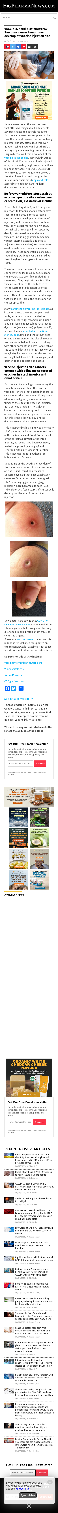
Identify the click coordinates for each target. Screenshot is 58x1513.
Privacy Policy (23, 1489)
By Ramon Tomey (33, 1237)
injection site (11, 712)
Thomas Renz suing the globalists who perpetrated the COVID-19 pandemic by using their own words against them (34, 1392)
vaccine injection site (16, 157)
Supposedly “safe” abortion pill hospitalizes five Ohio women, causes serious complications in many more (33, 1316)
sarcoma (17, 716)
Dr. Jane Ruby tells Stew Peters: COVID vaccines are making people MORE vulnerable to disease (34, 1378)
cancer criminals (24, 708)
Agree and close (28, 1495)
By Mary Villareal (33, 1434)
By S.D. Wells (32, 1193)
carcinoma (41, 708)
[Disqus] (29, 938)
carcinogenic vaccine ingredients (30, 308)
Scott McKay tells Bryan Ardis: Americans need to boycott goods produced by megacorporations (31, 1427)
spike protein (30, 716)
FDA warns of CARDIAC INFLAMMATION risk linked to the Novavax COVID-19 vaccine (34, 1231)
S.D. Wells (24, 41)
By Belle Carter (32, 1178)
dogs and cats (40, 180)
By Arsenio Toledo (34, 1399)
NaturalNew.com (13, 675)
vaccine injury (22, 719)
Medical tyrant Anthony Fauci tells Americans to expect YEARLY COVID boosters (32, 1245)
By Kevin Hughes (33, 1384)
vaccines (37, 719)
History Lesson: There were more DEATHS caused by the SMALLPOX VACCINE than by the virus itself (31, 1272)
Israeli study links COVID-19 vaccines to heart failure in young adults (33, 1173)
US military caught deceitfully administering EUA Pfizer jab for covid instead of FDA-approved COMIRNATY (33, 1363)
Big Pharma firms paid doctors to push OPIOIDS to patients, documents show (34, 1258)
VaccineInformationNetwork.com (23, 662)
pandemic (26, 712)
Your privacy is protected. (17, 772)
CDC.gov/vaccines (14, 681)
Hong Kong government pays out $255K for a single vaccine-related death (32, 1287)
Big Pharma (29, 704)
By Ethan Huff (32, 1166)
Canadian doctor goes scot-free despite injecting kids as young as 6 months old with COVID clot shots (32, 1331)
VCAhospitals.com (14, 669)
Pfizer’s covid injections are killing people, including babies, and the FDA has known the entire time (34, 1301)
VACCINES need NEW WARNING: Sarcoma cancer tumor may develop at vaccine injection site (34, 1187)
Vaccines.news (25, 639)
